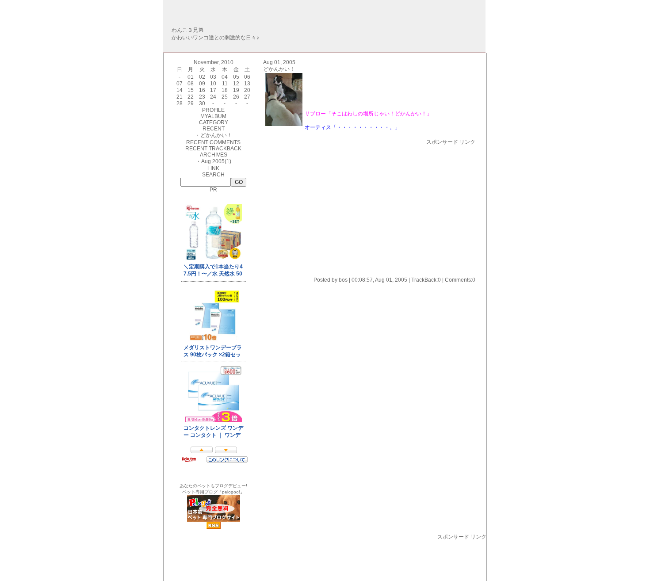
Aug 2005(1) (216, 161)
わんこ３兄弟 (187, 30)
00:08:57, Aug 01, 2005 (379, 280)
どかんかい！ (216, 135)
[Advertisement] (337, 208)
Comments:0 (460, 280)
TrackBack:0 (426, 280)
